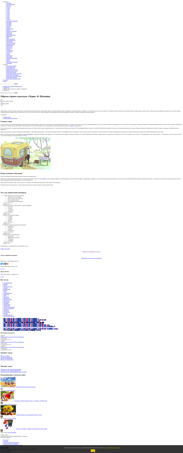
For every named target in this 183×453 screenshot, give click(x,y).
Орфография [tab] (6, 306)
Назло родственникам (13, 200)
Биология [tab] (5, 284)
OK (93, 450)
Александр (10, 209)
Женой (9, 220)
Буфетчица (10, 236)
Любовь (10, 229)
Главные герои (7, 117)
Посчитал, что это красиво (14, 197)
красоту (72, 125)
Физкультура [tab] (6, 298)
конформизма (29, 134)
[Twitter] (3, 264)
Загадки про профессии (6, 357)
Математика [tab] (6, 302)
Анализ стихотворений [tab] (9, 307)
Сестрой (10, 216)
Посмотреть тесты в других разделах (91, 258)
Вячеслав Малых (11, 390)
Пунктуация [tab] (6, 300)
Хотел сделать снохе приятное (15, 198)
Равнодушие (11, 230)
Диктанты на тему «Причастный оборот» (11, 370)
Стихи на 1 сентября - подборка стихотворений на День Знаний (31, 428)
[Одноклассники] (7, 264)
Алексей (10, 208)
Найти (16, 92)
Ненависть (10, 227)
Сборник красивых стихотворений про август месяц (29, 414)
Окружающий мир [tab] (8, 315)
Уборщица (10, 239)
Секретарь (10, 240)
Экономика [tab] (6, 297)
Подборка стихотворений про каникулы (25, 386)
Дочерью (10, 218)
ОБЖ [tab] (4, 295)
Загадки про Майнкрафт (6, 358)
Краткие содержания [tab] (8, 308)
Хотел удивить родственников (15, 201)
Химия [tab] (5, 285)
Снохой (10, 219)
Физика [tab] (5, 290)
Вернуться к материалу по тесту (91, 251)
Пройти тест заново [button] (5, 248)
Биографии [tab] (6, 309)
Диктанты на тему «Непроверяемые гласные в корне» (14, 371)
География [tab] (6, 303)
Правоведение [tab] (6, 304)
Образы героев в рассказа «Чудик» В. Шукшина (12, 337)
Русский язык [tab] (6, 312)
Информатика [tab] (6, 289)
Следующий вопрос (8, 202)
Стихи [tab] (5, 291)
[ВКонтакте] (1, 264)
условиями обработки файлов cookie (112, 447)
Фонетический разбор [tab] (8, 316)
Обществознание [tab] (7, 293)
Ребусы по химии (5, 355)
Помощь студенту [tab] (7, 299)
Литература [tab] (6, 311)
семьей (44, 178)
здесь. (26, 246)
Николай (10, 211)
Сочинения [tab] (6, 294)
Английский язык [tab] (7, 282)
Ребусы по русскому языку (7, 359)
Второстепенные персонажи (10, 118)
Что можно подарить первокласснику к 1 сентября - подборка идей (30, 400)
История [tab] (5, 313)
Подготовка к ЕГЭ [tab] (8, 286)
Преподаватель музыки (13, 237)
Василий (10, 206)
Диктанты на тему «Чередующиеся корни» (11, 369)
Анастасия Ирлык (11, 418)
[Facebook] (5, 264)
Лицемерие (11, 226)
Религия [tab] (5, 288)
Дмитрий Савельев (12, 404)
